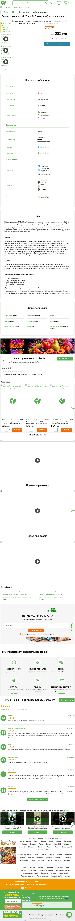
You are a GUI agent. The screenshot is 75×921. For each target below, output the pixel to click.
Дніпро (58, 841)
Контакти (41, 867)
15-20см (40, 131)
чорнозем (43, 189)
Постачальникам (42, 876)
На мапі (66, 898)
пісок (42, 186)
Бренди (67, 876)
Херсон (33, 844)
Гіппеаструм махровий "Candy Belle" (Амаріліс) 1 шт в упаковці (36, 422)
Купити (17, 430)
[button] (73, 408)
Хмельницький (67, 847)
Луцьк (66, 844)
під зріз (43, 118)
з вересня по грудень (41, 138)
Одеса (51, 841)
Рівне (49, 847)
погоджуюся (28, 634)
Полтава (41, 847)
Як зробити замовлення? (59, 873)
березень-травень (43, 99)
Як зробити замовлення (64, 915)
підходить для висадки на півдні (45, 170)
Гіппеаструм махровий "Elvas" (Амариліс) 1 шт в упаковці (60, 422)
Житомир (49, 850)
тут (39, 362)
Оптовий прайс (56, 876)
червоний (43, 93)
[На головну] (3, 3)
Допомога (44, 873)
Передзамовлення (27, 876)
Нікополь (31, 847)
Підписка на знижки (46, 870)
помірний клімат (45, 174)
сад (37, 321)
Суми (56, 847)
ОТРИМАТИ (12, 906)
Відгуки (23, 870)
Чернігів (40, 850)
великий (37, 315)
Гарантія (50, 867)
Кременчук (24, 860)
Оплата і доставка (62, 867)
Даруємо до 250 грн (63, 870)
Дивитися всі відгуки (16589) (37, 799)
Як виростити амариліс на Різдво (50, 594)
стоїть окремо (45, 115)
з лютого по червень (44, 141)
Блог (24, 867)
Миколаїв (22, 847)
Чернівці (58, 858)
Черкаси (24, 844)
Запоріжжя (67, 841)
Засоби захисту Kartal (30, 873)
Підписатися (36, 630)
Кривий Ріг (57, 844)
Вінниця (48, 844)
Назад (6, 12)
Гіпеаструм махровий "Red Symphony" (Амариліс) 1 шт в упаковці (11, 422)
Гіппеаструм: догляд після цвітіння (15, 594)
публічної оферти (64, 294)
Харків (43, 841)
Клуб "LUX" (32, 870)
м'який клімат (44, 166)
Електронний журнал (45, 915)
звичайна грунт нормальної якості (45, 182)
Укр (51, 3)
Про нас (32, 867)
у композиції (44, 112)
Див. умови (13, 693)
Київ (35, 841)
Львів (41, 844)
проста (15, 315)
